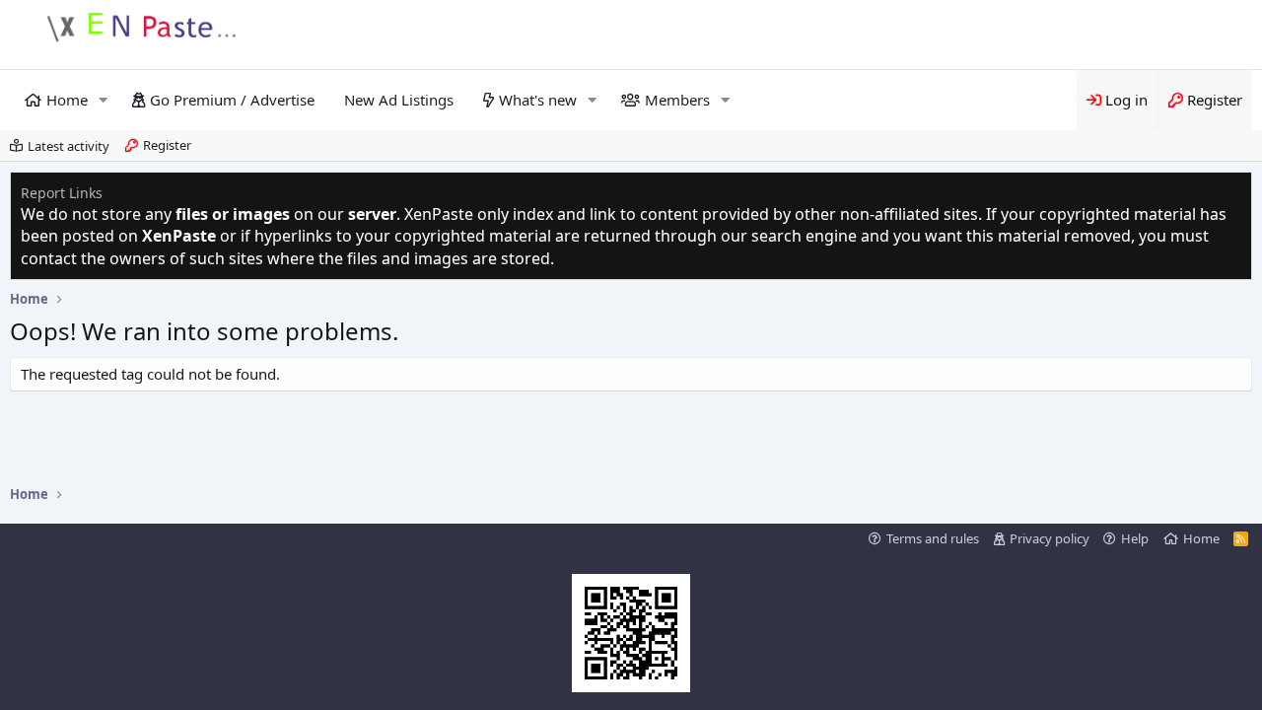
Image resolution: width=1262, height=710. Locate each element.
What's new (538, 99)
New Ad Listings (399, 99)
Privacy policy (1049, 538)
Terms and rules (932, 538)
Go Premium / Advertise (232, 99)
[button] (103, 100)
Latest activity (68, 146)
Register (167, 145)
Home (67, 99)
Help (1135, 538)
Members (677, 99)
